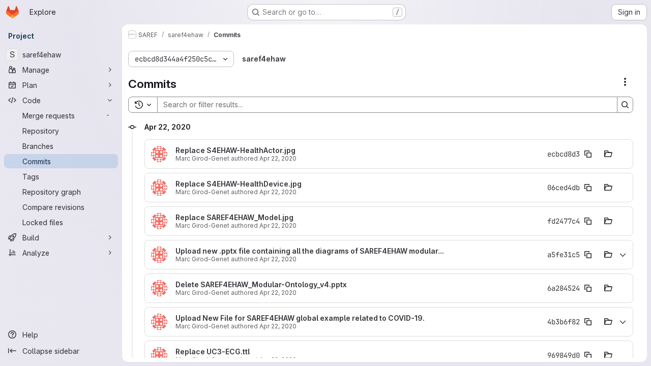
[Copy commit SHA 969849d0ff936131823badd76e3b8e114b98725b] (588, 355)
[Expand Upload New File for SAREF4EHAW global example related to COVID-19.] (622, 322)
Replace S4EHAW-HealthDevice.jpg (238, 184)
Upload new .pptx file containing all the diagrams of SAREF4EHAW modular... (309, 251)
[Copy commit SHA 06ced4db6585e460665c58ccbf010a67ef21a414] (588, 187)
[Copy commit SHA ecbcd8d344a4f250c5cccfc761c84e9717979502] (588, 154)
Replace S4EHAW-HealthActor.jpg (235, 150)
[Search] (625, 105)
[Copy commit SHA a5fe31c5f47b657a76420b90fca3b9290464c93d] (588, 255)
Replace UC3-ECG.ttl (212, 352)
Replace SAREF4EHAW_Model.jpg (234, 218)
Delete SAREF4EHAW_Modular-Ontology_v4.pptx (261, 285)
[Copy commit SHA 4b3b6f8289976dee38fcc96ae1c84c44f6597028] (588, 322)
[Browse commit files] (608, 154)
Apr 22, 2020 (278, 158)
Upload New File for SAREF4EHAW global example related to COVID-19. (300, 318)
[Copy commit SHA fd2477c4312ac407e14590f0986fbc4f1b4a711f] (588, 221)
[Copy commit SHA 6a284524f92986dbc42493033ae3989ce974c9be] (588, 288)
